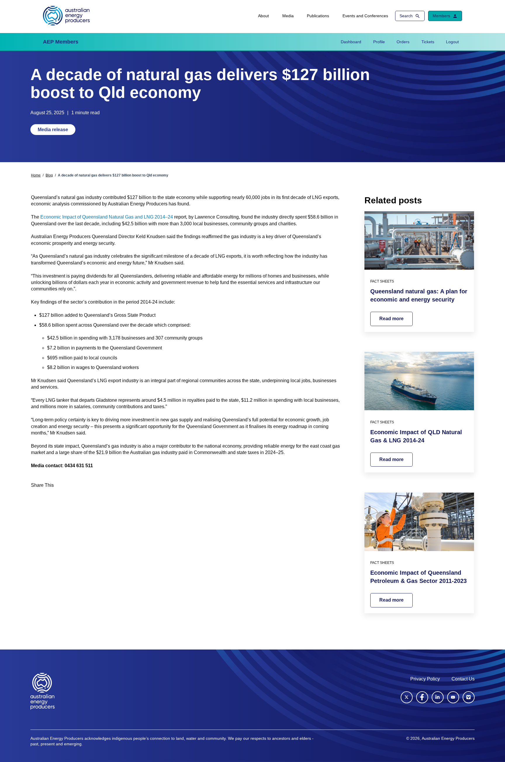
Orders (403, 41)
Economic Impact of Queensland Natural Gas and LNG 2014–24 (106, 216)
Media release (53, 129)
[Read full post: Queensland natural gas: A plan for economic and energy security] (419, 240)
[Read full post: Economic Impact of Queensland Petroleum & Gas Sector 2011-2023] (419, 522)
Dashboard (351, 41)
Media (288, 15)
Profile (379, 41)
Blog (49, 175)
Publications (318, 15)
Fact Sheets (382, 281)
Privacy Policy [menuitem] (425, 678)
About (263, 15)
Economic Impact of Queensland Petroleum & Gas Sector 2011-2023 (418, 576)
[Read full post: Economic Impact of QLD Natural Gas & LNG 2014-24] (419, 381)
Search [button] (406, 15)
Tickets (427, 41)
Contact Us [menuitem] (463, 678)
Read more (391, 318)
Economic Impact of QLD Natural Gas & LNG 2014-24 (416, 436)
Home (36, 175)
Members (441, 15)
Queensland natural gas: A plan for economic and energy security (418, 295)
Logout (452, 41)
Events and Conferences (365, 15)
